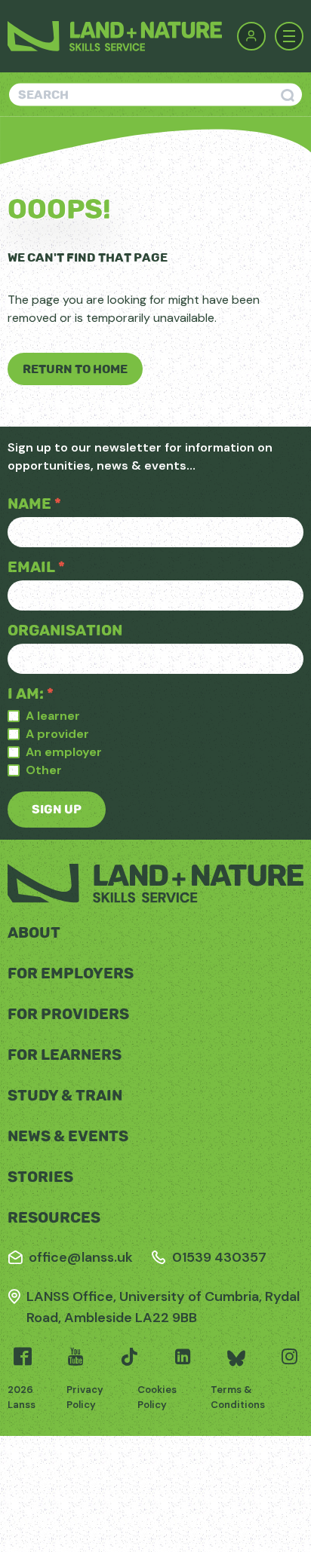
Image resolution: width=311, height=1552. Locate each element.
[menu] (289, 36)
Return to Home (75, 369)
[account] (251, 36)
